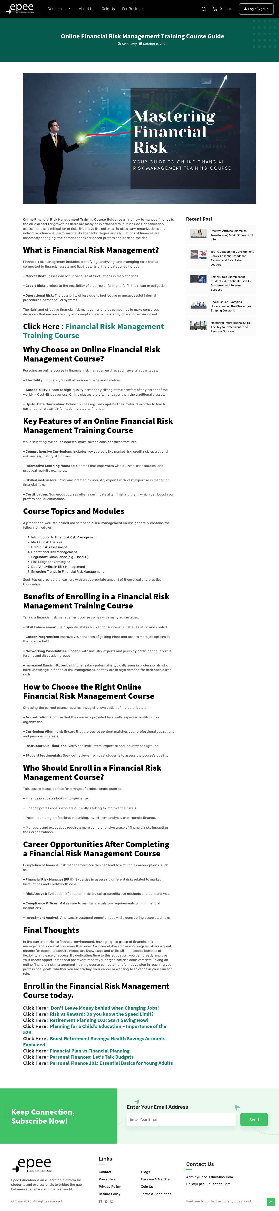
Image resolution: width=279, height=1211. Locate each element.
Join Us (108, 9)
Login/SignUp (258, 9)
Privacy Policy (110, 1187)
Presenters (107, 1179)
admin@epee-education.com (209, 1177)
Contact (105, 1172)
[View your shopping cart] (215, 8)
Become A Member (156, 1179)
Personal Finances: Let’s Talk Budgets (92, 1057)
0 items (226, 9)
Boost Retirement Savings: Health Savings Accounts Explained (94, 1041)
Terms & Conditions (156, 1194)
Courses (54, 9)
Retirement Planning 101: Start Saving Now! (99, 1020)
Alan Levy (129, 44)
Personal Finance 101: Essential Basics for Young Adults (111, 1063)
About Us (87, 9)
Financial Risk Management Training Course (93, 330)
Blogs (145, 1172)
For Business (133, 9)
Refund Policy (110, 1194)
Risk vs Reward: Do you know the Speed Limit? (101, 1014)
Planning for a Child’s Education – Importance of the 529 (94, 1029)
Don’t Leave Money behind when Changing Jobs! (105, 1008)
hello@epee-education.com (208, 1184)
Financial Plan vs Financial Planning (89, 1050)
